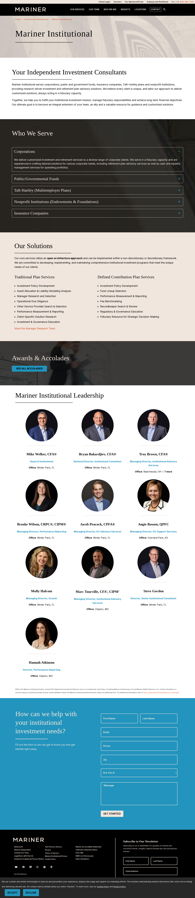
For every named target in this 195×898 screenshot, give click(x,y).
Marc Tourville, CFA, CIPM (97, 592)
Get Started (112, 813)
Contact (155, 9)
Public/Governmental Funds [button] (36, 179)
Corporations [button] (24, 151)
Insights (125, 9)
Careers (118, 2)
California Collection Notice (86, 850)
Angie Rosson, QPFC (153, 524)
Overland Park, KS (158, 537)
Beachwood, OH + (157, 471)
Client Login (104, 2)
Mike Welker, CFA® (42, 454)
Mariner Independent (22, 850)
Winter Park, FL (45, 467)
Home (18, 19)
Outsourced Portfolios (157, 2)
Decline (31, 892)
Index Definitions (82, 859)
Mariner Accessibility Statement (88, 847)
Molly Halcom (41, 591)
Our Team (94, 9)
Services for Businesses (37, 19)
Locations (140, 9)
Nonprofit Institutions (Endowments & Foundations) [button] (56, 201)
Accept (12, 892)
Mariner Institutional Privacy (56, 856)
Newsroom (18, 847)
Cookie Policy (50, 859)
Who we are (110, 9)
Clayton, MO (102, 609)
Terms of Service (52, 853)
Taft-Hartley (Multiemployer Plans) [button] (42, 190)
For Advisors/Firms (134, 2)
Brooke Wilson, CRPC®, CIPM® (41, 524)
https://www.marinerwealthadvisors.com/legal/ (161, 693)
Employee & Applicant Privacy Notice (29, 859)
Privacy (48, 850)
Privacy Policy (119, 887)
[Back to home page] (30, 10)
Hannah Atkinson (41, 662)
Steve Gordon (153, 591)
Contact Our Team (21, 853)
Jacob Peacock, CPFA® (97, 524)
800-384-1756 (187, 2)
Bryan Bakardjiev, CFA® (97, 454)
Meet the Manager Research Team (34, 328)
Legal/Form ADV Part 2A (23, 856)
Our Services (77, 9)
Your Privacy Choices (53, 847)
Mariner (28, 840)
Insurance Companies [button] (31, 213)
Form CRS (79, 853)
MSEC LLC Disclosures (85, 856)
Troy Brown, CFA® (153, 454)
